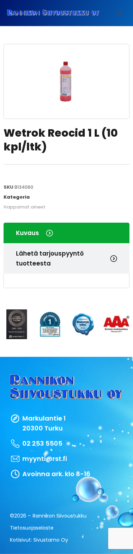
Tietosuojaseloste (32, 527)
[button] (119, 13)
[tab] (66, 233)
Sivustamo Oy (50, 539)
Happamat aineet (24, 207)
